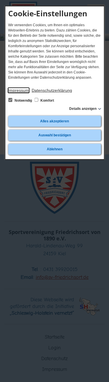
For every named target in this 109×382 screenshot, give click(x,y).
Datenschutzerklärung (52, 90)
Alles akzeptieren (54, 121)
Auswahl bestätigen (54, 135)
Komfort (47, 100)
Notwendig (23, 100)
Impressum (18, 90)
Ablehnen (54, 149)
